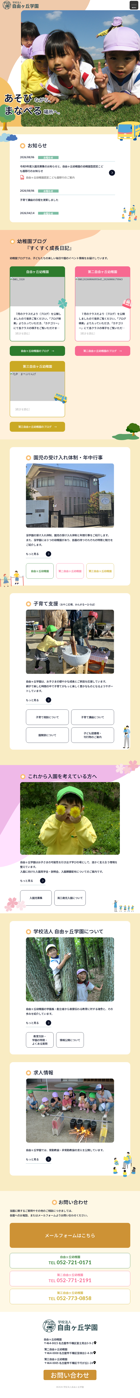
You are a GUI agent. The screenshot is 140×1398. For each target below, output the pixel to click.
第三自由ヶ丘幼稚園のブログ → (37, 426)
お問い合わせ (70, 1375)
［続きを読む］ (22, 333)
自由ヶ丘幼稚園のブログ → (37, 351)
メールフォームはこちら (70, 1235)
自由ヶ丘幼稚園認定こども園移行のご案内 (50, 177)
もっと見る (32, 554)
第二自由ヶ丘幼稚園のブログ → (102, 351)
